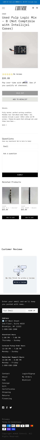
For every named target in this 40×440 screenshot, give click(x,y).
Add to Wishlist (20, 99)
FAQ (3, 380)
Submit (20, 175)
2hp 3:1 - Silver (9, 208)
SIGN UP (31, 311)
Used (4, 14)
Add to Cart (10, 217)
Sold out (20, 93)
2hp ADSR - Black (28, 208)
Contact (6, 373)
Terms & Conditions (11, 422)
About (4, 377)
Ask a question (10, 153)
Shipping (6, 392)
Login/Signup (28, 373)
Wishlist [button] (26, 380)
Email (5, 146)
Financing (7, 398)
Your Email (8, 311)
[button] (4, 8)
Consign (6, 383)
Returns (6, 395)
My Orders (27, 377)
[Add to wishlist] (17, 189)
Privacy (6, 419)
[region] (20, 2)
